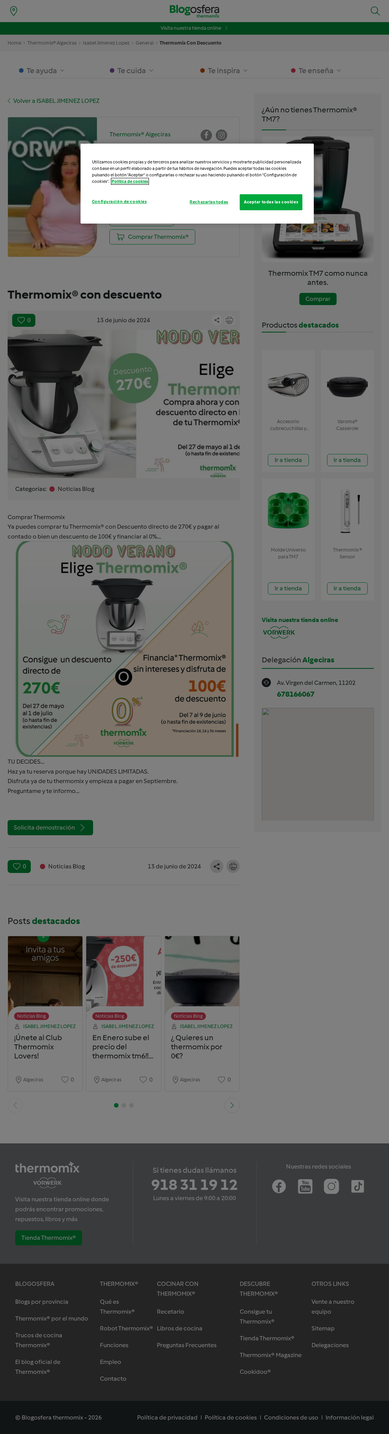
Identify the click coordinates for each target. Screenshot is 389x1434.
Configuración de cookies (119, 201)
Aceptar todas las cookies (271, 202)
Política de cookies (130, 181)
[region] (197, 184)
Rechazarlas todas (209, 202)
